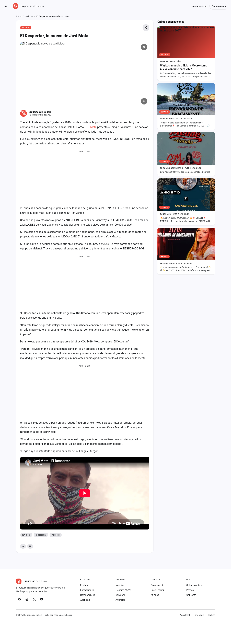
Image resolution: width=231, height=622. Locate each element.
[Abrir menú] (6, 6)
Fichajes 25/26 (123, 590)
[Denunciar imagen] (144, 47)
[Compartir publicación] (146, 27)
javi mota (26, 535)
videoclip (56, 535)
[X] (34, 599)
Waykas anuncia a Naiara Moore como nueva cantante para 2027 (183, 67)
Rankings (120, 595)
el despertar (41, 535)
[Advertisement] (84, 177)
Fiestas (84, 585)
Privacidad (199, 615)
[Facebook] (19, 599)
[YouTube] (41, 599)
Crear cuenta (219, 6)
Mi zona (155, 595)
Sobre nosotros (194, 585)
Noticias (29, 16)
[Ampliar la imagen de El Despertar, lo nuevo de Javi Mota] (84, 74)
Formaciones (87, 590)
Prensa (190, 590)
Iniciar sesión (199, 6)
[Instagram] (27, 599)
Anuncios (120, 599)
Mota (93, 127)
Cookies (211, 615)
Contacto (191, 595)
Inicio (18, 16)
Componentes (87, 595)
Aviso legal (185, 615)
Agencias (85, 599)
